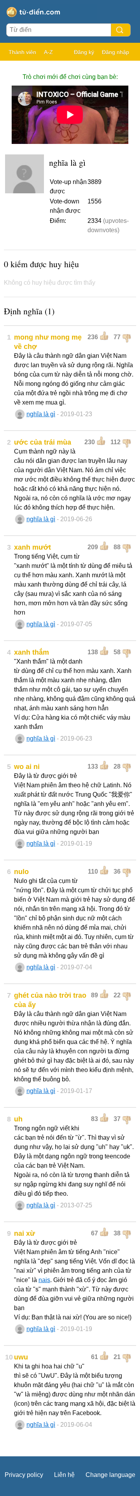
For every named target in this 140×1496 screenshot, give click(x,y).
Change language (110, 1474)
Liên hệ (64, 1474)
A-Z (48, 52)
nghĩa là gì (40, 414)
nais (44, 1280)
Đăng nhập (115, 52)
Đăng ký (84, 52)
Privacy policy (24, 1474)
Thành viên (22, 52)
